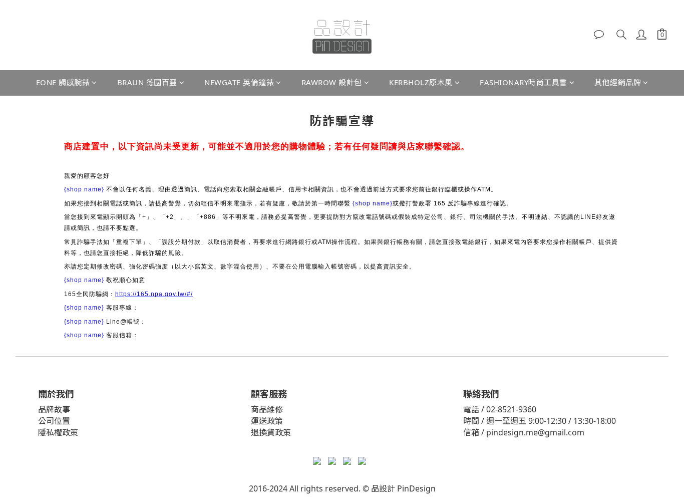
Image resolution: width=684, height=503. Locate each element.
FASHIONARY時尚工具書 (523, 82)
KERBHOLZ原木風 (421, 82)
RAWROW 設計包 (331, 82)
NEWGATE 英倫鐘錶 (239, 82)
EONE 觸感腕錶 (63, 82)
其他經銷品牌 (617, 82)
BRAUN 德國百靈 (147, 82)
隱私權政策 (58, 432)
